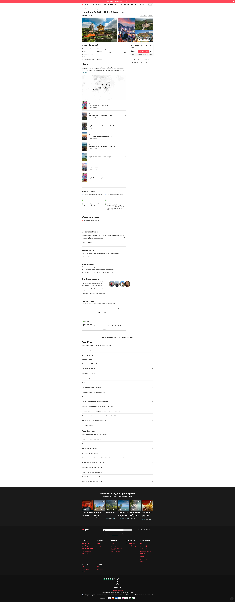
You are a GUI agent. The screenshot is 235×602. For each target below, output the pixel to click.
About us (98, 543)
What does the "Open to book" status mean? (93, 392)
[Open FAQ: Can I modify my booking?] (152, 368)
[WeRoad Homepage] (85, 4)
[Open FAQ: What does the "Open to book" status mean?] (152, 392)
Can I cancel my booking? (88, 378)
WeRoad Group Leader (131, 540)
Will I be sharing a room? (88, 425)
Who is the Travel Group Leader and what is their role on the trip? (99, 416)
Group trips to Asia (85, 543)
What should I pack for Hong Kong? (91, 477)
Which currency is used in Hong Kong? (91, 444)
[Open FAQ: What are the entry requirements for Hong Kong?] (152, 434)
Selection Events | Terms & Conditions (131, 547)
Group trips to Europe (86, 541)
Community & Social (115, 540)
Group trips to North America (87, 546)
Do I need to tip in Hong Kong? (90, 453)
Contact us (142, 4)
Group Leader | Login (130, 545)
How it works (99, 541)
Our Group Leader (129, 541)
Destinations (84, 540)
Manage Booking (143, 545)
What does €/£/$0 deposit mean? (90, 373)
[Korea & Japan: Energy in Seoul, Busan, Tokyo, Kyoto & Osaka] (87, 505)
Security (142, 556)
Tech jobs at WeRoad (86, 568)
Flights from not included (105, 312)
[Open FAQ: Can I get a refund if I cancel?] (152, 364)
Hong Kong (95, 9)
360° (125, 52)
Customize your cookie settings (117, 590)
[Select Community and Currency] (146, 4)
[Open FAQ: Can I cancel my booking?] (152, 378)
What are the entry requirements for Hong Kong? (95, 434)
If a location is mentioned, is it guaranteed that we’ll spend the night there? (101, 411)
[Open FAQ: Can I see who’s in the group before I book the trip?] (152, 401)
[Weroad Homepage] (91, 530)
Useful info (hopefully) (145, 540)
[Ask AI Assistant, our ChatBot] (232, 599)
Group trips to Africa (86, 545)
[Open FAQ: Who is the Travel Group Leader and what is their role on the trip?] (152, 416)
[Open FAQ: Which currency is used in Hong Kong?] (152, 444)
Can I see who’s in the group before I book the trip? (95, 401)
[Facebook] (144, 530)
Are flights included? (87, 359)
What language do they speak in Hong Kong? (93, 462)
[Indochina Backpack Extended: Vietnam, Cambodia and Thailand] (147, 505)
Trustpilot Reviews (100, 546)
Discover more (104, 329)
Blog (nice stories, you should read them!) (116, 549)
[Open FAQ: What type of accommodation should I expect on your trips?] (152, 406)
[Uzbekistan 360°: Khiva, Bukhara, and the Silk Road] (99, 505)
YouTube (112, 545)
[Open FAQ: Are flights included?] (152, 359)
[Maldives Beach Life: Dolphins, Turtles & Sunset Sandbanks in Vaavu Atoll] (123, 505)
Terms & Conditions (144, 548)
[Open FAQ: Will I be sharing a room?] (152, 425)
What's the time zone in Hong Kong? (91, 439)
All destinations (85, 553)
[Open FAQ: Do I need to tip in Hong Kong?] (152, 453)
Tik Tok (112, 543)
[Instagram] (147, 530)
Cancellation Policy (144, 546)
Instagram (113, 541)
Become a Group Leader (130, 543)
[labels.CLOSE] (234, 1)
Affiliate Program (100, 569)
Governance (142, 558)
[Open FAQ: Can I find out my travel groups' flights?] (152, 387)
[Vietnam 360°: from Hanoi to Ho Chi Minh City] (111, 505)
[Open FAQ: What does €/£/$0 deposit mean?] (152, 373)
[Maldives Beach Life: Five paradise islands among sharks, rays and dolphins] (135, 505)
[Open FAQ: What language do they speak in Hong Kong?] (152, 463)
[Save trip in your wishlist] (150, 51)
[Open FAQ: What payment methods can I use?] (152, 383)
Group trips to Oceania (86, 551)
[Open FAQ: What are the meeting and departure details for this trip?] (152, 345)
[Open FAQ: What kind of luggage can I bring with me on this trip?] (152, 350)
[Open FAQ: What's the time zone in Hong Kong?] (152, 439)
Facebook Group (114, 546)
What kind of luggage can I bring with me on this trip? (95, 350)
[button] (104, 105)
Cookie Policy (142, 554)
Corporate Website (85, 569)
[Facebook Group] (141, 530)
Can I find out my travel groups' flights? (92, 387)
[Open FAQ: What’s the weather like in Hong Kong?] (152, 481)
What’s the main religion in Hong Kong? (92, 472)
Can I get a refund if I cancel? (89, 364)
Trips (86, 9)
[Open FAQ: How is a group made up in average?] (152, 397)
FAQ (141, 543)
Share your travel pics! (115, 551)
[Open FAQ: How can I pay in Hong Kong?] (152, 448)
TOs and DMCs (99, 566)
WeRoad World (100, 540)
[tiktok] (149, 530)
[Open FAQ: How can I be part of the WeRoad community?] (152, 420)
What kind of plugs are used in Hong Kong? (93, 467)
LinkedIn (83, 571)
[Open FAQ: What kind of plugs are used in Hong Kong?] (152, 467)
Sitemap (142, 561)
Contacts (142, 541)
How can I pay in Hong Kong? (89, 448)
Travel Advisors (99, 568)
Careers (83, 566)
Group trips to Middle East (87, 550)
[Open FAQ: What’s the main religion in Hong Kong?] (152, 472)
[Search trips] (92, 4)
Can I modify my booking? (88, 368)
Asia (90, 9)
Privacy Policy (121, 534)
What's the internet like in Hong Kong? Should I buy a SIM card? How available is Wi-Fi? (104, 458)
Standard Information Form (145, 551)
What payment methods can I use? (91, 382)
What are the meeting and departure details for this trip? (97, 345)
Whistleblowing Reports (144, 559)
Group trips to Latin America (87, 548)
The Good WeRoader (101, 545)
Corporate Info (85, 564)
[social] (138, 530)
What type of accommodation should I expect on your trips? (97, 406)
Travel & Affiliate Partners (102, 564)
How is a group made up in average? (91, 397)
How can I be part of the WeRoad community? (94, 420)
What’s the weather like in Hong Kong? (92, 481)
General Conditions (144, 550)
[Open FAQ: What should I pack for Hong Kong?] (152, 477)
